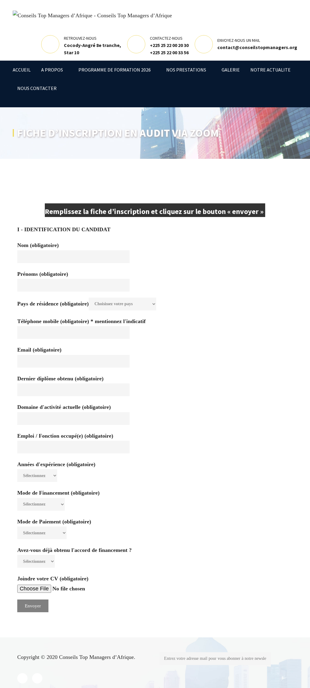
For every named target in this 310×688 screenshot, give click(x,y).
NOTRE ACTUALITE (270, 70)
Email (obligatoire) (39, 350)
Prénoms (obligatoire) (42, 274)
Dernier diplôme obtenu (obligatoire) (60, 379)
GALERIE (231, 70)
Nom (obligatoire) (38, 245)
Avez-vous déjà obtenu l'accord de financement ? (74, 550)
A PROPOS (52, 70)
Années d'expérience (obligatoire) (56, 464)
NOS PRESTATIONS (186, 70)
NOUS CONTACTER (37, 88)
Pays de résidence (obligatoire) (53, 303)
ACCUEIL (22, 70)
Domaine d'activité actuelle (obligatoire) (64, 407)
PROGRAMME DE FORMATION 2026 (114, 70)
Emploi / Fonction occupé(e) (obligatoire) (65, 436)
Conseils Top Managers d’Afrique (96, 657)
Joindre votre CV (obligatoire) (52, 579)
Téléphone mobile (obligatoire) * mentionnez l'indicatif (81, 321)
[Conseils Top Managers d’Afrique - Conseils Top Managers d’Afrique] (92, 15)
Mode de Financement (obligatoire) (58, 493)
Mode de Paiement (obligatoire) (54, 522)
